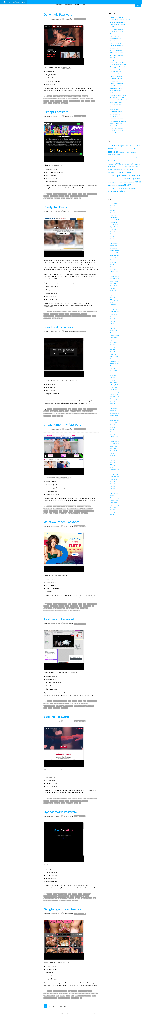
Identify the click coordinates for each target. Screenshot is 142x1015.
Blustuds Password (115, 104)
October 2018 (114, 418)
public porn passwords (117, 182)
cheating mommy (57, 506)
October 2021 (114, 337)
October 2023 (114, 281)
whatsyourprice (83, 608)
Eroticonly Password (115, 38)
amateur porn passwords (124, 146)
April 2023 (113, 295)
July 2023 (112, 288)
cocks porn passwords (123, 158)
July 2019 (112, 401)
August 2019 (113, 399)
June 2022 (113, 318)
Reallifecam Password (59, 619)
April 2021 (112, 352)
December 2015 (114, 498)
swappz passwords (48, 198)
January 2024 (113, 274)
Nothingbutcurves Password (118, 121)
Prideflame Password (116, 76)
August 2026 (113, 203)
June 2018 (113, 427)
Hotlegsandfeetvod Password (118, 100)
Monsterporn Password (116, 50)
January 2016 (113, 495)
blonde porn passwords (127, 155)
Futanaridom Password (116, 45)
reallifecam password (67, 705)
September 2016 (114, 476)
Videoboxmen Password (116, 74)
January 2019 (113, 410)
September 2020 (114, 368)
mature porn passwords (117, 169)
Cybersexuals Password (116, 130)
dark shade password (64, 96)
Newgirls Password (115, 133)
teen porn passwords (116, 185)
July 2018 (112, 425)
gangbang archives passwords (50, 993)
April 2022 (113, 323)
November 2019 (114, 392)
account (49, 96)
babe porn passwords (126, 152)
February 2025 (114, 243)
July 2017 (112, 453)
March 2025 (113, 241)
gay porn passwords (124, 164)
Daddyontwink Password (117, 83)
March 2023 (113, 297)
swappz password (84, 196)
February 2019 (114, 408)
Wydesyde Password (116, 102)
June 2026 (113, 208)
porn (82, 100)
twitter (58, 103)
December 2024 (114, 248)
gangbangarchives (63, 993)
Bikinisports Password (116, 60)
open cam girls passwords (62, 896)
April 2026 (113, 212)
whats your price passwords (73, 608)
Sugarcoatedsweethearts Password (120, 19)
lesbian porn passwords (131, 166)
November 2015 (114, 500)
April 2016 (112, 488)
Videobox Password (115, 71)
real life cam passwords (49, 705)
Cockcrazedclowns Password (118, 24)
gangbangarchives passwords (90, 993)
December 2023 (114, 276)
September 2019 (114, 396)
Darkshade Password (58, 14)
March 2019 (113, 406)
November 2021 (114, 335)
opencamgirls (73, 896)
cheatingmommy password (60, 508)
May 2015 (112, 514)
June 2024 (113, 262)
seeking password (84, 800)
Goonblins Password (115, 48)
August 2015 (113, 507)
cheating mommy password (69, 506)
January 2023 (113, 302)
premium (87, 100)
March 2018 (113, 434)
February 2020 (114, 385)
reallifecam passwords (79, 705)
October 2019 (114, 394)
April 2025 (113, 238)
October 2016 (114, 474)
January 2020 (113, 387)
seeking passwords (48, 803)
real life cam (73, 703)
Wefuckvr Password (115, 109)
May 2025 (112, 236)
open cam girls (86, 893)
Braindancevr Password (116, 43)
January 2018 (113, 439)
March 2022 (113, 326)
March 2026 (113, 215)
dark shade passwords (76, 96)
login (91, 98)
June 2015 (112, 512)
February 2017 (114, 465)
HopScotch (43, 1013)
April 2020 (113, 380)
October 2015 (114, 502)
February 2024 (114, 271)
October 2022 (114, 309)
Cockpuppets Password (116, 17)
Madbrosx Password (115, 69)
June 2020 (113, 375)
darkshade (84, 96)
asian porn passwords (123, 149)
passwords (72, 100)
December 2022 (114, 304)
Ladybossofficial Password (117, 22)
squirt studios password (87, 411)
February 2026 (114, 217)
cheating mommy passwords (83, 506)
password (66, 100)
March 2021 (113, 354)
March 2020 (113, 382)
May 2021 (112, 349)
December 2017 (114, 441)
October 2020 (114, 366)
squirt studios (78, 411)
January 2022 (113, 330)
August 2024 (113, 257)
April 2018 (112, 432)
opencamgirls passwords (49, 898)
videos (62, 103)
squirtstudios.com (71, 380)
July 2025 (112, 231)
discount (77, 98)
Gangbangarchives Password (63, 909)
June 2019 (113, 403)
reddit (45, 103)
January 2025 (113, 245)
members (46, 100)
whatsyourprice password (49, 610)
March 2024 (113, 269)
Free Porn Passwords (80, 19)
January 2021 (113, 359)
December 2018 (114, 413)
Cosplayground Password (117, 62)
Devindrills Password (115, 36)
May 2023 (112, 293)
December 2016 (114, 469)
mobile (51, 100)
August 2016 (113, 479)
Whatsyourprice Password (62, 522)
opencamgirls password (83, 896)
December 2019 (114, 389)
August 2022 (113, 314)
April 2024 (113, 267)
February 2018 (114, 436)
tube (54, 103)
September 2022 (114, 311)
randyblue (58, 316)
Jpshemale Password (116, 123)
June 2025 (113, 234)
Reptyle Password (115, 27)
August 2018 (113, 422)
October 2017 (114, 446)
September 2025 (114, 227)
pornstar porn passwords (116, 179)
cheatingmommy (48, 508)
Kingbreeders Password (116, 29)
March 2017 (113, 462)
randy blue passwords (49, 316)
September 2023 (114, 283)
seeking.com (57, 770)
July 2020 (112, 373)
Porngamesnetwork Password (118, 64)
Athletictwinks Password (116, 81)
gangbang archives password (85, 991)
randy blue (72, 313)
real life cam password (83, 703)
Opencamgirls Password (60, 812)
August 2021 (113, 342)
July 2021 (112, 344)
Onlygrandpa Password (116, 118)
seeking (76, 800)
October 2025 (114, 224)
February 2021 (114, 356)
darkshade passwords (59, 98)
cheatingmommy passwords (74, 508)
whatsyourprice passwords (63, 610)
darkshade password (48, 98)
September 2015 (114, 505)
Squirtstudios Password (60, 327)
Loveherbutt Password (116, 128)
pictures (78, 100)
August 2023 (113, 285)
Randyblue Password (58, 207)
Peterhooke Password (116, 34)
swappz (76, 196)
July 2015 (112, 509)
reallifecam (58, 705)
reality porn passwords (130, 182)
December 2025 (114, 219)
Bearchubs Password (116, 78)
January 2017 (113, 467)
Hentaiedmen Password (116, 111)
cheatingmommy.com (64, 477)
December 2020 (114, 361)
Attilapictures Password (116, 52)
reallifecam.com (72, 672)
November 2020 (114, 363)
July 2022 (112, 316)
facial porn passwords (132, 161)
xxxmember (69, 18)
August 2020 (113, 370)
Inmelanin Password (115, 57)
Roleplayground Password (117, 67)
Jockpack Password (115, 107)
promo (92, 100)
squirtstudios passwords (81, 413)
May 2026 (113, 210)
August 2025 (113, 229)
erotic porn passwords (122, 161)
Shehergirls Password (116, 126)
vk (66, 103)
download (82, 98)
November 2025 (114, 222)
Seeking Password (56, 716)
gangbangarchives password (75, 993)
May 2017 (112, 458)
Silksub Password (115, 114)
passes (60, 100)
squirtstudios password (69, 413)
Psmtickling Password (116, 85)
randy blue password (81, 313)
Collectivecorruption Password (118, 95)
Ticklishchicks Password (116, 88)
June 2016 (113, 484)
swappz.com (57, 165)
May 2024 (113, 264)
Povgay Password (115, 116)
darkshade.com (65, 67)
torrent (49, 103)
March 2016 (113, 491)
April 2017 (112, 460)
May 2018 (112, 429)
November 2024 (114, 250)
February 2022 (114, 328)
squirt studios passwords (49, 413)
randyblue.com (75, 283)
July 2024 (112, 260)
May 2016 (112, 486)
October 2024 (114, 252)
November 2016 (114, 472)
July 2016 (112, 481)
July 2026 (112, 205)
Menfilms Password (115, 90)
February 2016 (114, 493)
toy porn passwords (130, 188)
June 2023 (113, 290)
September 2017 (114, 448)
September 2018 (114, 420)
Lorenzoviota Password (116, 31)
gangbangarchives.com (64, 962)
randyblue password (66, 316)
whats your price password (59, 608)
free (87, 98)
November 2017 (114, 443)
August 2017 (113, 451)
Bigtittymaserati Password (117, 97)
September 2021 (114, 340)
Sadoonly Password (115, 41)
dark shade (55, 96)
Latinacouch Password (116, 55)
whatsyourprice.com (59, 575)
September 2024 (114, 255)
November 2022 (114, 307)
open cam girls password (49, 896)
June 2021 (112, 347)
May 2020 (113, 377)
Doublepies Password (116, 93)
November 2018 (114, 415)
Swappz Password (56, 112)
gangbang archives (72, 991)
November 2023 (114, 278)
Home (32, 2)
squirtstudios (59, 413)
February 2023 (114, 300)
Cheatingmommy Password (62, 424)
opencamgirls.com (63, 865)
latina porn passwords (120, 166)
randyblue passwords (77, 316)
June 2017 (112, 455)
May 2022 (112, 321)
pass (56, 100)
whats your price (47, 608)
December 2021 (114, 333)
